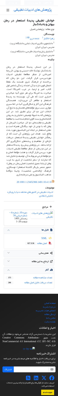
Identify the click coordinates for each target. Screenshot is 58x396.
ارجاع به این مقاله (40, 261)
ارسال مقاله (50, 314)
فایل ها (45, 229)
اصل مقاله (37, 243)
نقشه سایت (50, 321)
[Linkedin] (36, 379)
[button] (40, 386)
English (46, 3)
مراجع (45, 206)
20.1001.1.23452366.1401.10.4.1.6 (34, 182)
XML (44, 238)
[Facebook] (52, 379)
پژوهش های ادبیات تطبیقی (33, 9)
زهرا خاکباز (49, 38)
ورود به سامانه (32, 3)
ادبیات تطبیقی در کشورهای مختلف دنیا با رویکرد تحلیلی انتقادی (30, 194)
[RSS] (28, 379)
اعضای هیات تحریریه (46, 310)
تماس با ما (51, 318)
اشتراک (8, 369)
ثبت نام (12, 3)
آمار (47, 269)
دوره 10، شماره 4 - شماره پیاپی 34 (18, 214)
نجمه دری (34, 38)
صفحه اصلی (50, 303)
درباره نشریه (49, 306)
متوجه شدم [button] (47, 392)
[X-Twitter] (44, 379)
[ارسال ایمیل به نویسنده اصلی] (28, 37)
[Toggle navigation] (8, 10)
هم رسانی (44, 253)
